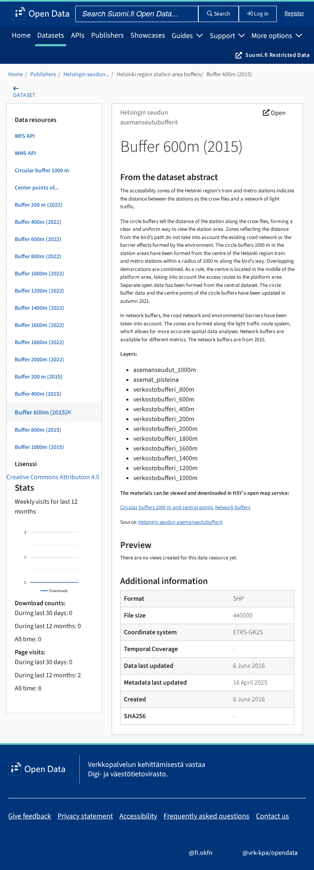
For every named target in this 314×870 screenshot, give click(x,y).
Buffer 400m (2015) (38, 394)
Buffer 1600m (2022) (39, 325)
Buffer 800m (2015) (38, 430)
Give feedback (29, 816)
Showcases (147, 35)
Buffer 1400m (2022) (39, 308)
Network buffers (232, 507)
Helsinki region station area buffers (159, 74)
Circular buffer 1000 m (42, 171)
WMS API (25, 153)
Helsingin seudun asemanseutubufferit (180, 522)
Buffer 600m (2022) (38, 239)
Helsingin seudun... (86, 74)
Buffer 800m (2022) (38, 256)
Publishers (107, 35)
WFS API (25, 136)
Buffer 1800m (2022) (39, 342)
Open (277, 112)
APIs (78, 35)
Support (223, 36)
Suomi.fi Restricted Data (277, 55)
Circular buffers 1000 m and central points (166, 507)
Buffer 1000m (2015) (39, 447)
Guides (183, 36)
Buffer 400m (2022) (38, 222)
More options (272, 36)
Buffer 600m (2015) (229, 74)
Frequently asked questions (206, 816)
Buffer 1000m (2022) (39, 274)
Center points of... (37, 188)
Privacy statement (85, 816)
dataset (24, 95)
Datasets (50, 35)
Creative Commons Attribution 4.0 (53, 477)
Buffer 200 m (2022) (39, 205)
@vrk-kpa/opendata (269, 852)
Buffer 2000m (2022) (39, 360)
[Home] (40, 14)
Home (21, 35)
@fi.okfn (200, 852)
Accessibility (138, 816)
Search (221, 14)
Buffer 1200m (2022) (39, 291)
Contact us (272, 816)
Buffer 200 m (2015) (39, 377)
